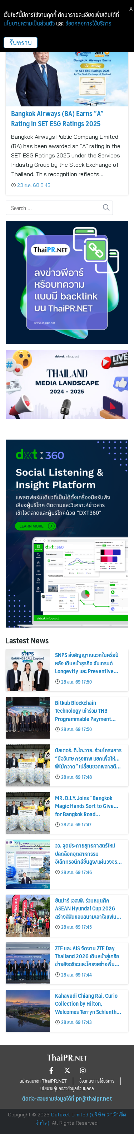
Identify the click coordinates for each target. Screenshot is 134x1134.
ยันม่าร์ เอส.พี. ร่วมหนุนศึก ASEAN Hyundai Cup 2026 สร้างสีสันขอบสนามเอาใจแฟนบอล (85, 912)
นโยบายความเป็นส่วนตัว (29, 23)
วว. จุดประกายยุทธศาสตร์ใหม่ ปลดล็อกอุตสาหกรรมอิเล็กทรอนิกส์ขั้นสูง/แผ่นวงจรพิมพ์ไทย (86, 857)
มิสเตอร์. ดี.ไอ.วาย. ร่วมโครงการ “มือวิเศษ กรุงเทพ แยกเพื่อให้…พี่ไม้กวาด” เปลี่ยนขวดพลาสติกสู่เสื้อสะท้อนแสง (88, 762)
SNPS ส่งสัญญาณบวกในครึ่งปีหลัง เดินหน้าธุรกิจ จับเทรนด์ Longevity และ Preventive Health (86, 667)
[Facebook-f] (51, 1070)
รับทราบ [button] (20, 42)
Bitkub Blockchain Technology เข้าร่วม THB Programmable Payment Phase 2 (83, 714)
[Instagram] (83, 1070)
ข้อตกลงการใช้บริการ (88, 23)
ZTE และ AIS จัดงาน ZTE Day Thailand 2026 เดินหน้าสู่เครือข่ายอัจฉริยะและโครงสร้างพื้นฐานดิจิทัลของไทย (87, 960)
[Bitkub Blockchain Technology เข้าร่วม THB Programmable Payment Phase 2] (28, 718)
